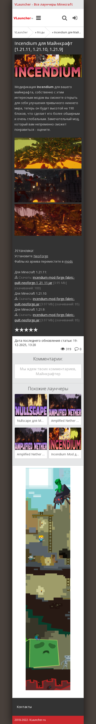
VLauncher (23, 18)
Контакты (24, 707)
